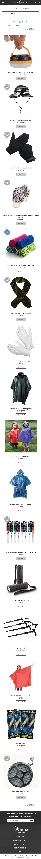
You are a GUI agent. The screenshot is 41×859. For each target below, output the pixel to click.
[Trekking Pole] (21, 628)
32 (22, 22)
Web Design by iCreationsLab (20, 857)
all (26, 22)
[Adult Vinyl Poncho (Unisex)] (21, 675)
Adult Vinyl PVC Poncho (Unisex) (21, 409)
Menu (3, 2)
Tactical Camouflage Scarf (20, 313)
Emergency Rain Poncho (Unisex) (21, 504)
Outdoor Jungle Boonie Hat (21, 120)
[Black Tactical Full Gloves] (21, 148)
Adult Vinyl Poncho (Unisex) (20, 696)
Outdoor (19, 8)
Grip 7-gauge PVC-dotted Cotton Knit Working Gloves (21, 216)
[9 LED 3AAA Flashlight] (21, 580)
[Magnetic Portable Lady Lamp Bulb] (21, 52)
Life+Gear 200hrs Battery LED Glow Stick (21, 552)
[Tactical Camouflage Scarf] (21, 293)
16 (19, 22)
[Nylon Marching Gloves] (21, 341)
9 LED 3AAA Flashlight (21, 600)
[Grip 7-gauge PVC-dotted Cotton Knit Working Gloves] (21, 195)
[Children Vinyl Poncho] (21, 436)
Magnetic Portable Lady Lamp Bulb (21, 72)
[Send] (31, 820)
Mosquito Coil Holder (20, 791)
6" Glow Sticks (20, 744)
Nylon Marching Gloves (21, 361)
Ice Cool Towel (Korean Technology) (21, 265)
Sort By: (10, 25)
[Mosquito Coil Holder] (21, 771)
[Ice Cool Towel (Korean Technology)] (21, 245)
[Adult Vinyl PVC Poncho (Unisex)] (21, 388)
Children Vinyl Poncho (21, 456)
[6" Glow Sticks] (21, 723)
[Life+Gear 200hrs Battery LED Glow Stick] (21, 532)
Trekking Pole (21, 648)
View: (15, 22)
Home (12, 8)
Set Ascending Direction (32, 25)
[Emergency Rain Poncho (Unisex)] (21, 484)
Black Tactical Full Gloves (21, 168)
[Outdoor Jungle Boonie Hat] (21, 100)
